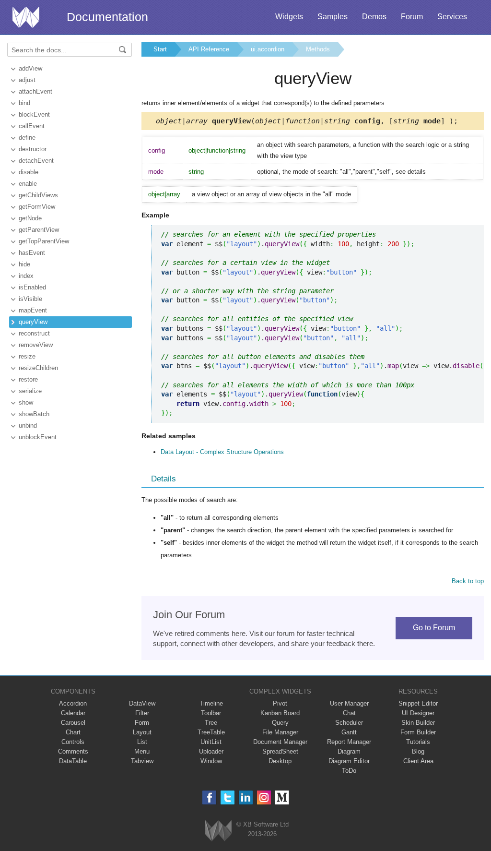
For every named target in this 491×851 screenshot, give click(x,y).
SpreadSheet (280, 751)
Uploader (211, 751)
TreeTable (211, 732)
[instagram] (264, 797)
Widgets (289, 16)
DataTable (73, 761)
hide (24, 264)
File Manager (280, 732)
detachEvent (36, 160)
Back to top (468, 581)
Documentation (107, 17)
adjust (27, 80)
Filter (142, 713)
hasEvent (32, 252)
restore (28, 379)
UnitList (211, 741)
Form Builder (418, 732)
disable (28, 172)
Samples (332, 16)
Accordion (73, 703)
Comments (73, 751)
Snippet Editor (418, 703)
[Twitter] (227, 797)
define (27, 137)
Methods (318, 49)
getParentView (39, 229)
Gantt (349, 732)
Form (142, 722)
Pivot (280, 703)
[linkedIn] (245, 797)
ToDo (349, 770)
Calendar (73, 713)
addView (30, 68)
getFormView (37, 206)
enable (28, 183)
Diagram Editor (349, 761)
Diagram (349, 751)
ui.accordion (267, 49)
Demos (374, 16)
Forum (412, 16)
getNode (30, 218)
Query (280, 722)
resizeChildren (38, 368)
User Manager (349, 703)
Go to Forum (434, 627)
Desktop (280, 761)
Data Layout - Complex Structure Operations (222, 451)
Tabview (142, 761)
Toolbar (211, 713)
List (142, 741)
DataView (142, 703)
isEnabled (32, 287)
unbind (28, 425)
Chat (349, 713)
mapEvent (33, 310)
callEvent (32, 126)
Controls (72, 741)
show (26, 402)
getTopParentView (44, 241)
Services (452, 16)
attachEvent (35, 91)
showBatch (34, 414)
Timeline (211, 703)
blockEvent (34, 114)
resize (27, 356)
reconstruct (34, 333)
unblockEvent (38, 437)
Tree (211, 722)
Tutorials (418, 741)
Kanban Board (280, 713)
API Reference (208, 49)
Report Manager (349, 741)
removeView (36, 344)
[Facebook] (209, 797)
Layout (142, 732)
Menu (142, 751)
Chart (73, 732)
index (26, 275)
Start (160, 49)
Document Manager (280, 741)
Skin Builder (418, 722)
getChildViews (38, 195)
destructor (33, 149)
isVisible (30, 298)
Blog (418, 751)
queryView (33, 321)
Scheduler (349, 722)
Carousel (73, 722)
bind (24, 103)
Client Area (418, 761)
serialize (30, 391)
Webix (218, 830)
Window (211, 761)
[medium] (282, 797)
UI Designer (418, 713)
